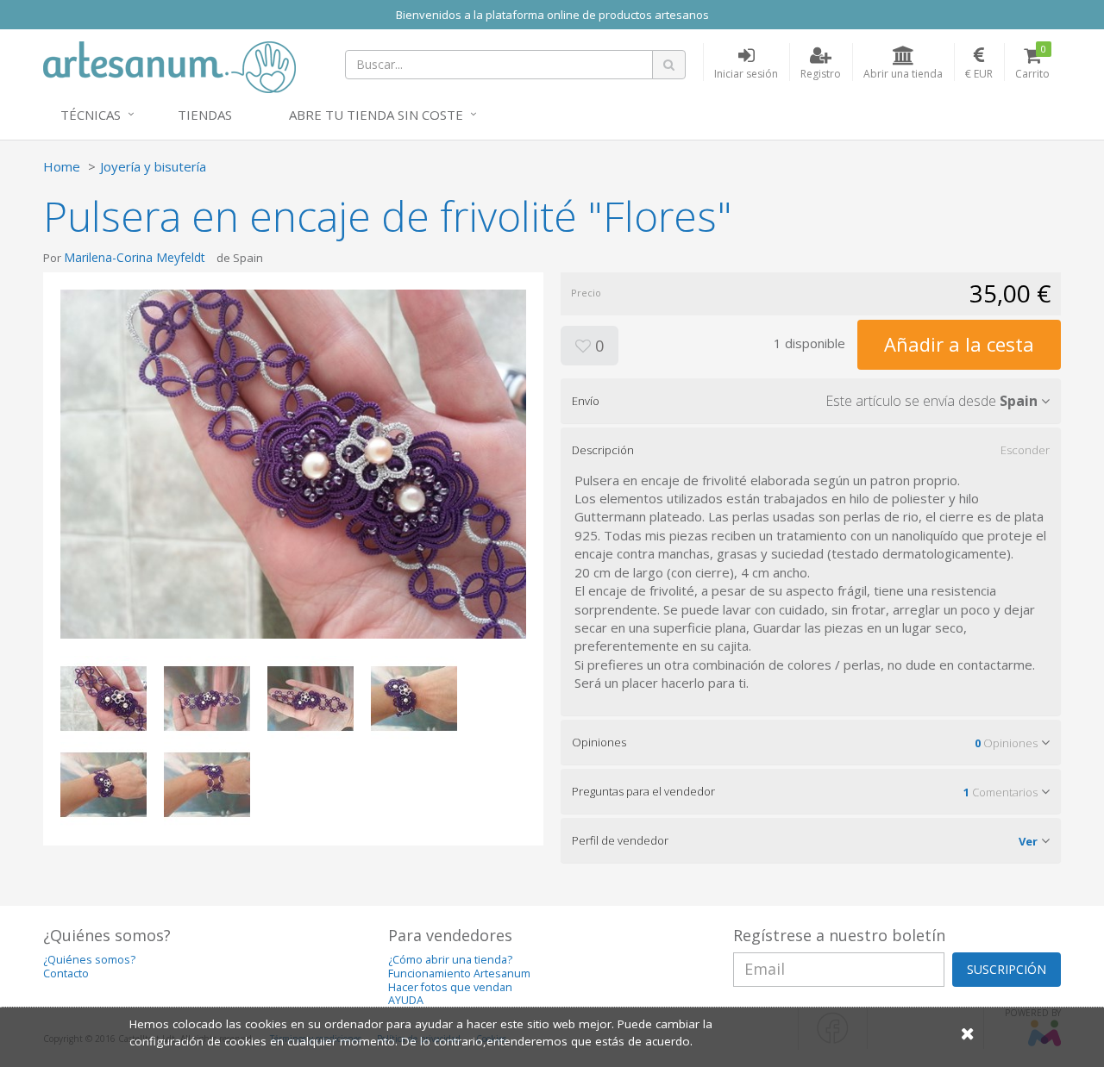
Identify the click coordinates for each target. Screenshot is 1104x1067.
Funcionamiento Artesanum (459, 973)
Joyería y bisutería (153, 166)
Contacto (66, 973)
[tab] (810, 400)
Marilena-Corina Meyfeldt (134, 257)
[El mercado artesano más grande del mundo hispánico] (169, 65)
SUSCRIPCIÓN (1006, 969)
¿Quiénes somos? (89, 959)
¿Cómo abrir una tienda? (450, 959)
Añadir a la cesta (959, 344)
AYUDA (405, 1000)
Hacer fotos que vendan (450, 987)
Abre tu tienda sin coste (376, 114)
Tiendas (205, 114)
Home (61, 166)
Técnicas (90, 114)
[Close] (968, 1033)
